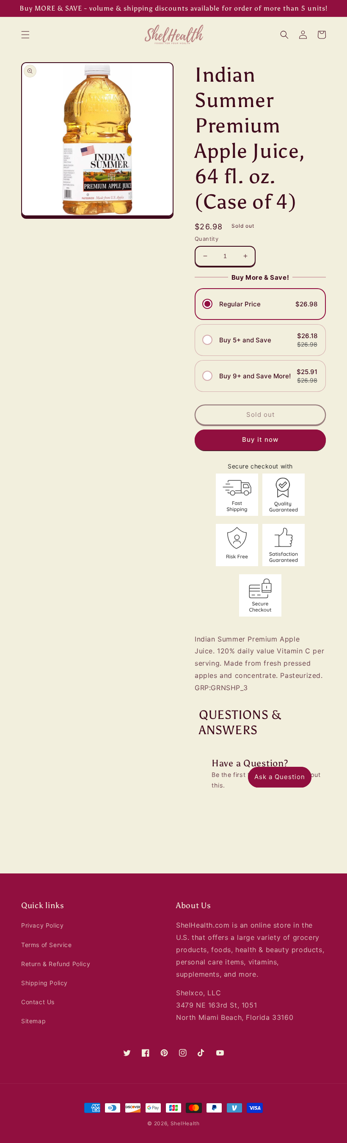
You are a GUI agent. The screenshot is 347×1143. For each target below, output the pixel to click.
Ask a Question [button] (279, 777)
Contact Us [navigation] (38, 1001)
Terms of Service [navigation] (46, 944)
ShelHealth (185, 1123)
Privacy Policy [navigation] (42, 925)
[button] (25, 34)
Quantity (206, 238)
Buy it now (260, 439)
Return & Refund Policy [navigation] (55, 963)
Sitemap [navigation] (33, 1021)
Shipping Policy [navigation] (44, 982)
